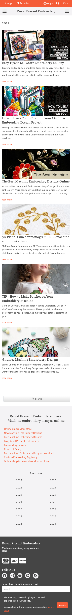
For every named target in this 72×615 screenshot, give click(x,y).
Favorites (24, 3)
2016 (53, 516)
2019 (19, 509)
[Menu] (5, 11)
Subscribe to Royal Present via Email (20, 584)
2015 (19, 523)
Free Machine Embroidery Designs (23, 437)
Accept (62, 605)
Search (38, 398)
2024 (53, 487)
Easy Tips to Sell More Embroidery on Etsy (33, 63)
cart (67, 3)
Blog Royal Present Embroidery (21, 441)
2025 (19, 487)
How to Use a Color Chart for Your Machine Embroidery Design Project (33, 120)
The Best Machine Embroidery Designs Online (35, 181)
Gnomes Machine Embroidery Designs (30, 359)
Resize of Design (13, 449)
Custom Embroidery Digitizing (21, 457)
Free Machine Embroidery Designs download (29, 453)
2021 (19, 502)
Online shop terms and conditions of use (27, 461)
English (50, 3)
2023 (19, 495)
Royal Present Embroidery (36, 11)
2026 (53, 480)
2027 (19, 480)
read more (7, 81)
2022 (53, 495)
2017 (19, 516)
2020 (53, 502)
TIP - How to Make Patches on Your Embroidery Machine (27, 298)
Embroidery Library (15, 445)
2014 (53, 523)
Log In (10, 3)
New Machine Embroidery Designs (23, 433)
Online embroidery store (18, 428)
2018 (53, 509)
